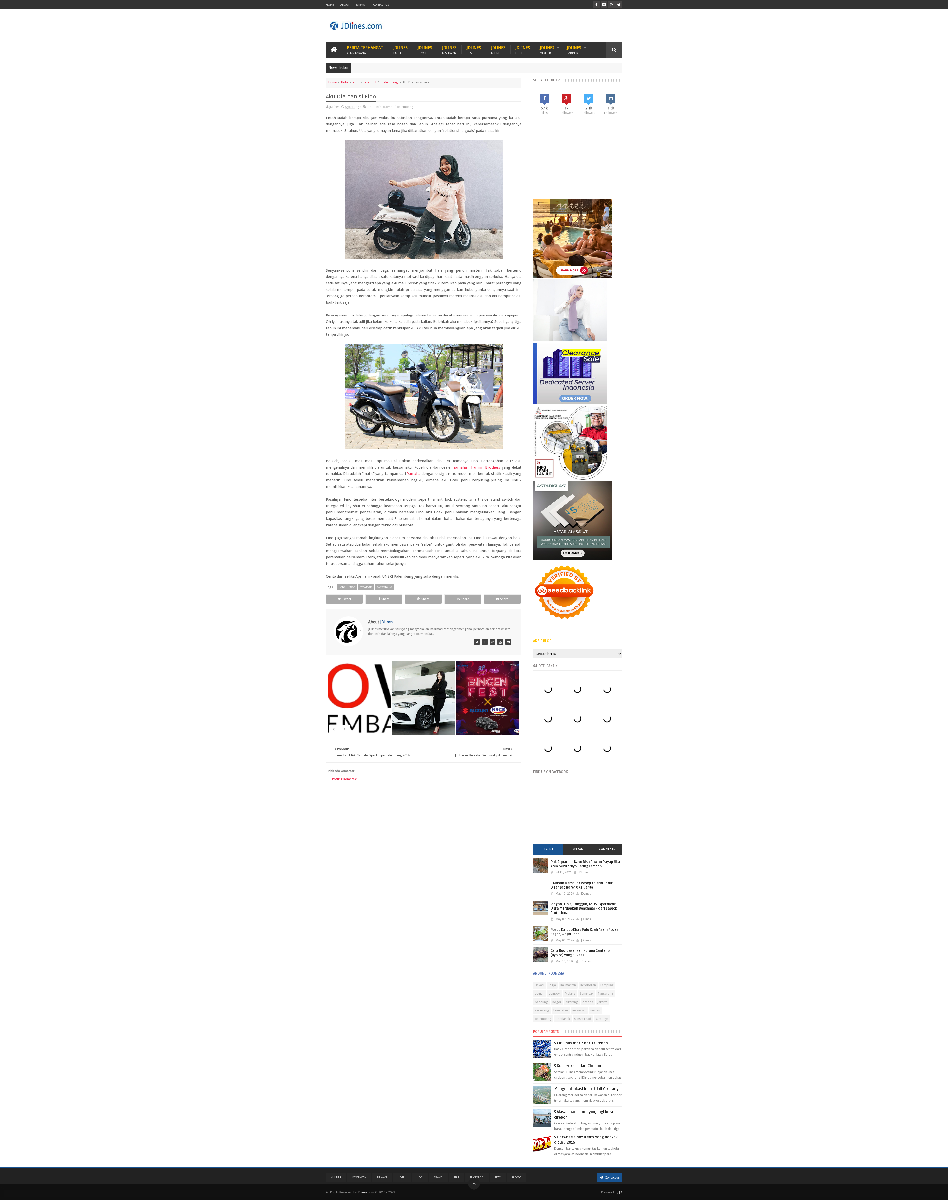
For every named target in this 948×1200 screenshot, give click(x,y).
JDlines (400, 49)
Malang (570, 993)
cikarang (572, 1002)
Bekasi (539, 985)
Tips (456, 1177)
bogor (556, 1002)
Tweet (346, 599)
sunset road (582, 1019)
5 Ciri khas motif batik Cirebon (581, 1043)
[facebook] (596, 4)
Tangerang (605, 993)
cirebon (587, 1002)
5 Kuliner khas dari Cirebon (577, 1066)
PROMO (516, 1177)
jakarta (602, 1002)
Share (385, 599)
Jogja (552, 985)
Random (578, 849)
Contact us (612, 1177)
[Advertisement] (532, 26)
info (356, 82)
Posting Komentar (344, 779)
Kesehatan (359, 1177)
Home (330, 4)
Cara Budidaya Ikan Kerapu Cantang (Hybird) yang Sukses (580, 953)
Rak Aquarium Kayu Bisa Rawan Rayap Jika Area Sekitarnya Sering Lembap (585, 864)
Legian (539, 993)
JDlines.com (365, 1192)
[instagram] (604, 4)
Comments (607, 849)
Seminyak (586, 993)
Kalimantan (568, 985)
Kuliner (336, 1177)
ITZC (498, 1177)
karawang (542, 1010)
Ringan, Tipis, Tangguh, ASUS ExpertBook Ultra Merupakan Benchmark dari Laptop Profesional (584, 908)
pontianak (563, 1019)
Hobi (344, 82)
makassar (579, 1010)
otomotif (370, 82)
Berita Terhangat (365, 49)
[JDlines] (477, 642)
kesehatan (560, 1010)
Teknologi (477, 1177)
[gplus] (611, 4)
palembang (390, 82)
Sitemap (361, 4)
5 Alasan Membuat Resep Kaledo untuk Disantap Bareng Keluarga (582, 885)
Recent (548, 849)
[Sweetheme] (492, 642)
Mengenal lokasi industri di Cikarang (586, 1089)
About (344, 4)
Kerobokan (588, 985)
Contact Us (381, 4)
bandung (541, 1002)
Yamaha (413, 474)
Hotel (402, 1177)
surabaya (602, 1019)
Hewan (382, 1177)
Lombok (554, 993)
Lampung (607, 985)
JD (620, 1192)
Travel (438, 1177)
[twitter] (618, 4)
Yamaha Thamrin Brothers (477, 467)
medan (595, 1010)
